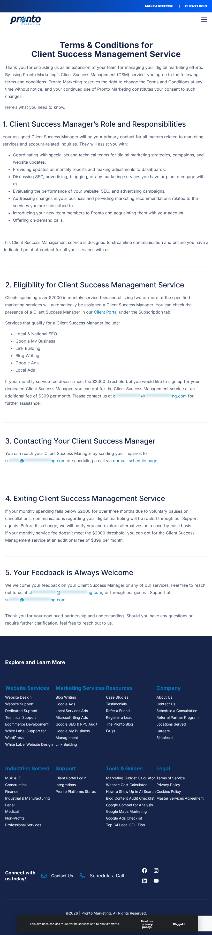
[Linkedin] (144, 881)
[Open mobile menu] (204, 20)
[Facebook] (144, 870)
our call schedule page (135, 460)
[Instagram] (156, 870)
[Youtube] (156, 881)
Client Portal (106, 312)
